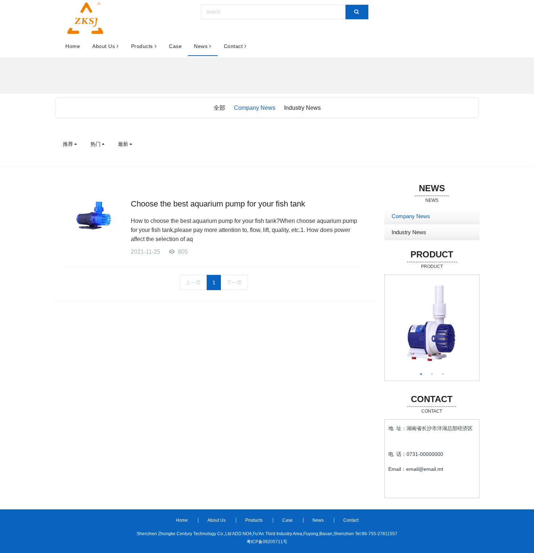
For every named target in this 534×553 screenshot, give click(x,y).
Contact (233, 46)
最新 (123, 144)
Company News (254, 108)
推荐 (68, 144)
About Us (103, 46)
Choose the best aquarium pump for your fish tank (218, 203)
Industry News (302, 108)
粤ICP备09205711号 (267, 541)
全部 (219, 108)
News (200, 46)
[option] (432, 324)
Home (72, 46)
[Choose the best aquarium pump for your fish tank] (94, 215)
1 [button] (421, 374)
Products (142, 46)
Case (175, 46)
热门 (95, 144)
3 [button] (442, 374)
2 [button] (432, 374)
